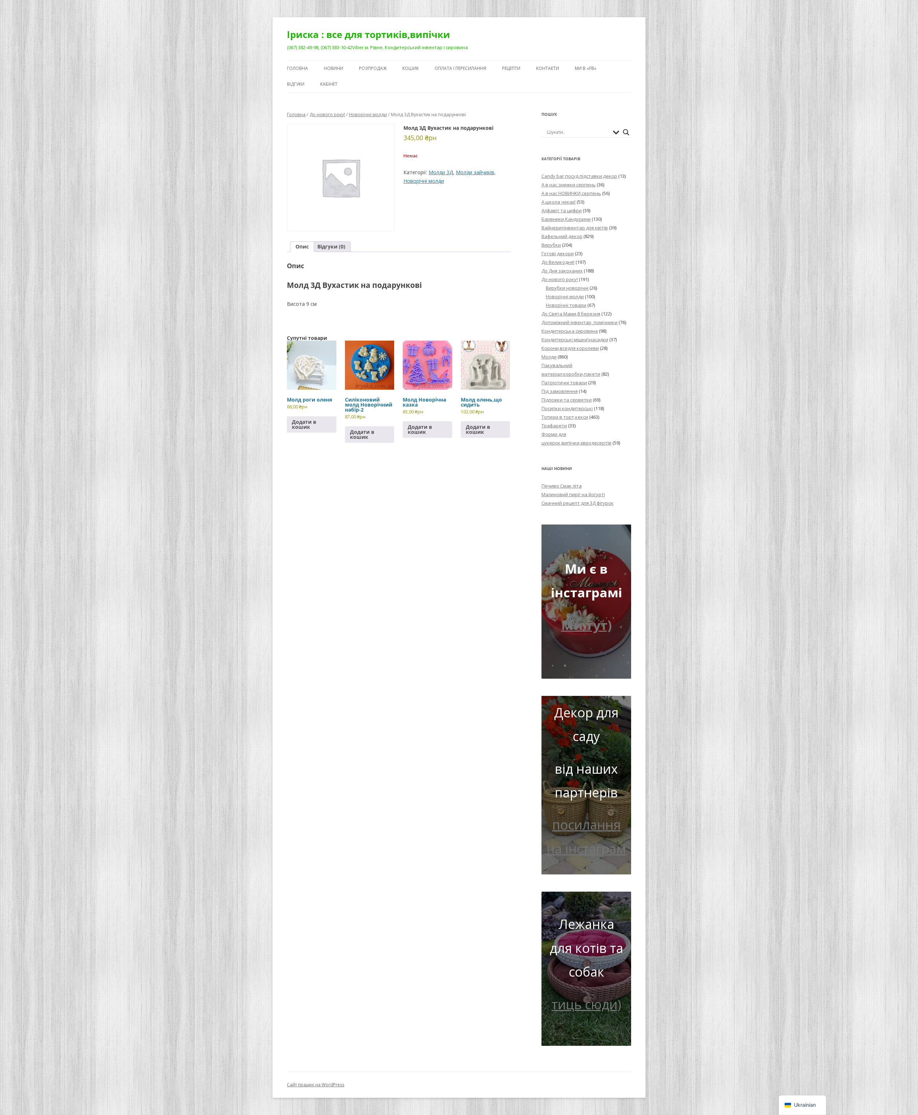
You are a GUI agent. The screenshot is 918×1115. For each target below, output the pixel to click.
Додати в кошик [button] (304, 424)
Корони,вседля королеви (570, 348)
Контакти (547, 68)
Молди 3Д (441, 172)
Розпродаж (373, 68)
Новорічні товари (566, 305)
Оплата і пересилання (460, 68)
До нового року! (327, 114)
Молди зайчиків (475, 172)
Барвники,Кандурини (566, 219)
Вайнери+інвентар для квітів (574, 227)
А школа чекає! (558, 202)
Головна (297, 68)
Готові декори (557, 253)
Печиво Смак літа (561, 486)
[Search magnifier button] (626, 132)
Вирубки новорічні (567, 288)
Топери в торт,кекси (564, 417)
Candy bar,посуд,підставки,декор (579, 176)
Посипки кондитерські (567, 408)
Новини (333, 68)
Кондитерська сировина (569, 331)
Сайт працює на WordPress (315, 1085)
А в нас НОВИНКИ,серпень (571, 193)
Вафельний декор (561, 236)
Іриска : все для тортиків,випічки (368, 34)
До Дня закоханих (562, 270)
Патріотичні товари (564, 382)
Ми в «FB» (585, 68)
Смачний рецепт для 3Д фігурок (577, 503)
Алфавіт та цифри (561, 210)
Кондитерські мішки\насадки (574, 339)
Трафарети (554, 425)
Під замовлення (559, 391)
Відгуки (295, 84)
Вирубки (551, 245)
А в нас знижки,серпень (568, 184)
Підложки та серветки (566, 400)
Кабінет (328, 84)
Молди (549, 357)
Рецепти (511, 68)
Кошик (410, 68)
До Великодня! (557, 262)
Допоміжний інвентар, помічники (579, 322)
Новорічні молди (368, 114)
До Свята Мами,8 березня (570, 313)
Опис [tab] (302, 246)
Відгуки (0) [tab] (331, 246)
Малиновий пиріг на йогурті (573, 494)
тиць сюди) (586, 1004)
